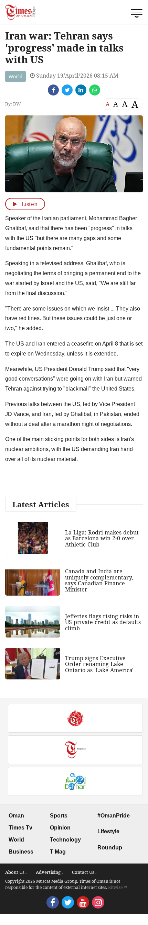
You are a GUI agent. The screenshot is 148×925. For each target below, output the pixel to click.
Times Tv (20, 828)
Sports (58, 816)
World (15, 76)
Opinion (60, 828)
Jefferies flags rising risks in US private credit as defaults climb (103, 622)
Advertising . (49, 872)
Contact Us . (84, 872)
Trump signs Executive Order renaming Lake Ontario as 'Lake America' (99, 664)
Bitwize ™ (117, 887)
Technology (65, 840)
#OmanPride (113, 816)
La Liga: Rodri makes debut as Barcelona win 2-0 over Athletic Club (102, 538)
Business (21, 852)
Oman (16, 816)
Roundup (109, 847)
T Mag (58, 852)
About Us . (16, 872)
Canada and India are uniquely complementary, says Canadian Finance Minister (99, 580)
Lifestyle (108, 831)
